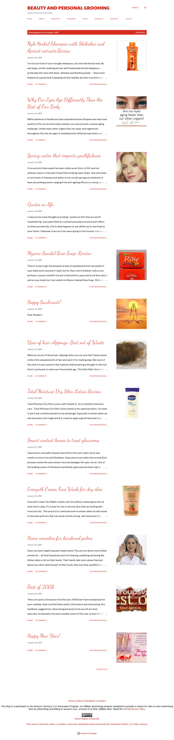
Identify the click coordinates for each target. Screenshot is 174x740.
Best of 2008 (40, 587)
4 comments (41, 376)
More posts (101, 669)
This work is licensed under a (63, 721)
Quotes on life (40, 204)
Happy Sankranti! (44, 302)
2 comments (41, 189)
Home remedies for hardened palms (59, 538)
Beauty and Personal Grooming (68, 7)
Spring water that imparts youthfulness (64, 155)
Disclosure (99, 19)
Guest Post (55, 19)
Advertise (114, 19)
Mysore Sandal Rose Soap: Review (59, 253)
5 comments (41, 523)
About (41, 19)
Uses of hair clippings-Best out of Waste (65, 342)
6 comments (41, 84)
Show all (140, 32)
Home (29, 19)
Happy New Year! (43, 636)
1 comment (40, 140)
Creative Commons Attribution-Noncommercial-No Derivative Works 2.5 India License (102, 724)
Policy (85, 19)
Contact (128, 19)
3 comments (41, 238)
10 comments (41, 571)
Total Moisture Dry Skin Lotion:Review (64, 391)
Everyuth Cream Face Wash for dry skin (65, 489)
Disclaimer (71, 19)
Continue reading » (98, 84)
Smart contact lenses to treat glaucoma (63, 440)
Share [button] (30, 84)
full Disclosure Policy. (134, 709)
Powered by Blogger (88, 733)
